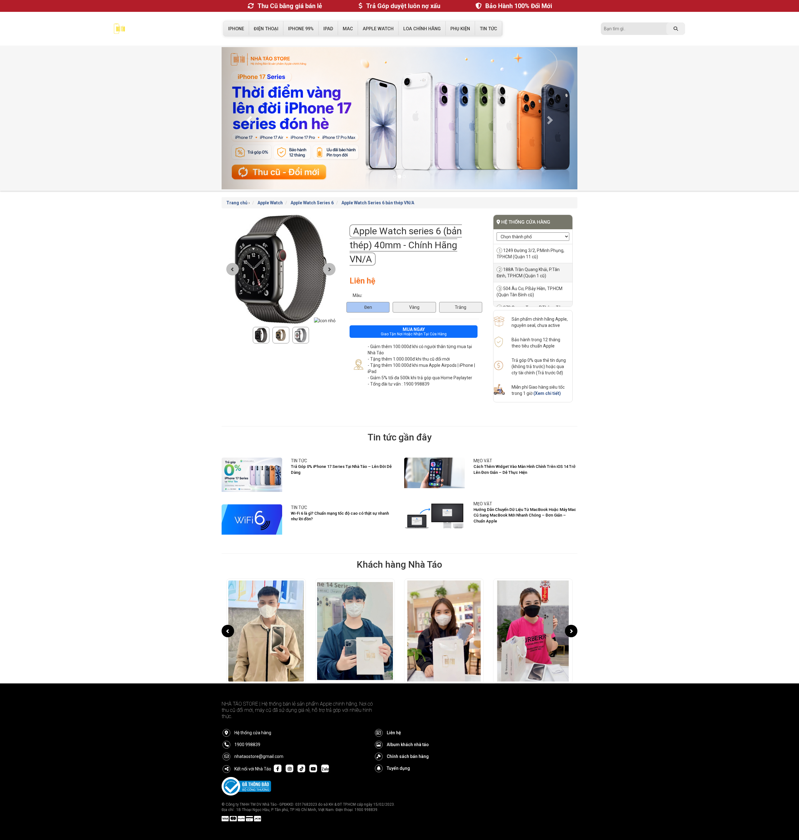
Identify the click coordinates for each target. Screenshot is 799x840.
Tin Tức (488, 29)
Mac (348, 29)
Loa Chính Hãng (422, 29)
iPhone (236, 29)
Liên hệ (394, 720)
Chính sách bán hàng (408, 743)
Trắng (460, 294)
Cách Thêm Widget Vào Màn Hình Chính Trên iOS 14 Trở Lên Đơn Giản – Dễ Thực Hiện (524, 457)
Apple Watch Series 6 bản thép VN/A (377, 190)
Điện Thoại (266, 29)
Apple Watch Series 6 (312, 190)
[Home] (119, 30)
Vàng (414, 294)
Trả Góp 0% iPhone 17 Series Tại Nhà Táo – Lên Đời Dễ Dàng (341, 457)
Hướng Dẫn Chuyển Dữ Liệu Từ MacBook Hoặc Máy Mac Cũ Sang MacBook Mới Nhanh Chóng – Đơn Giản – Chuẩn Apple (524, 502)
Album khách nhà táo (408, 732)
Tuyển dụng (398, 755)
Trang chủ (237, 190)
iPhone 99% (301, 29)
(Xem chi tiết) (547, 380)
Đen (368, 294)
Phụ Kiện (460, 29)
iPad (328, 29)
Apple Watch (378, 29)
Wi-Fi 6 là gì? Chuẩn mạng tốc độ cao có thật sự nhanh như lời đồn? (340, 503)
